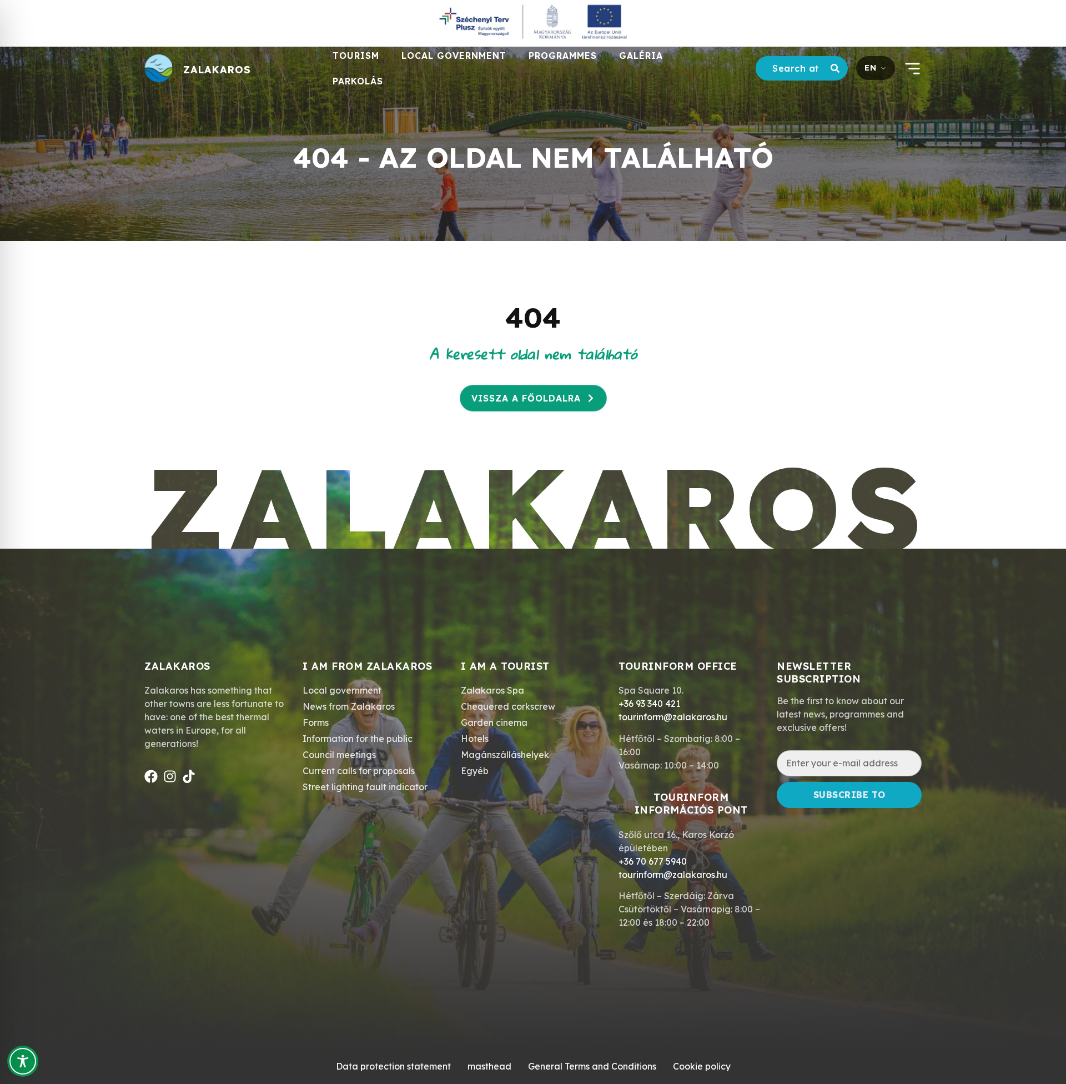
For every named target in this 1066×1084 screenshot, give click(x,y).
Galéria (641, 55)
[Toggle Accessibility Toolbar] (22, 1061)
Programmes (563, 55)
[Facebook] (151, 776)
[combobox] (791, 68)
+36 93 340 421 (649, 703)
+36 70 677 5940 (653, 861)
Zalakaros (217, 69)
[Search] (837, 68)
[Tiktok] (188, 776)
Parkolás (358, 81)
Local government (453, 55)
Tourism (356, 55)
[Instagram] (170, 776)
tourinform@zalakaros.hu (673, 716)
